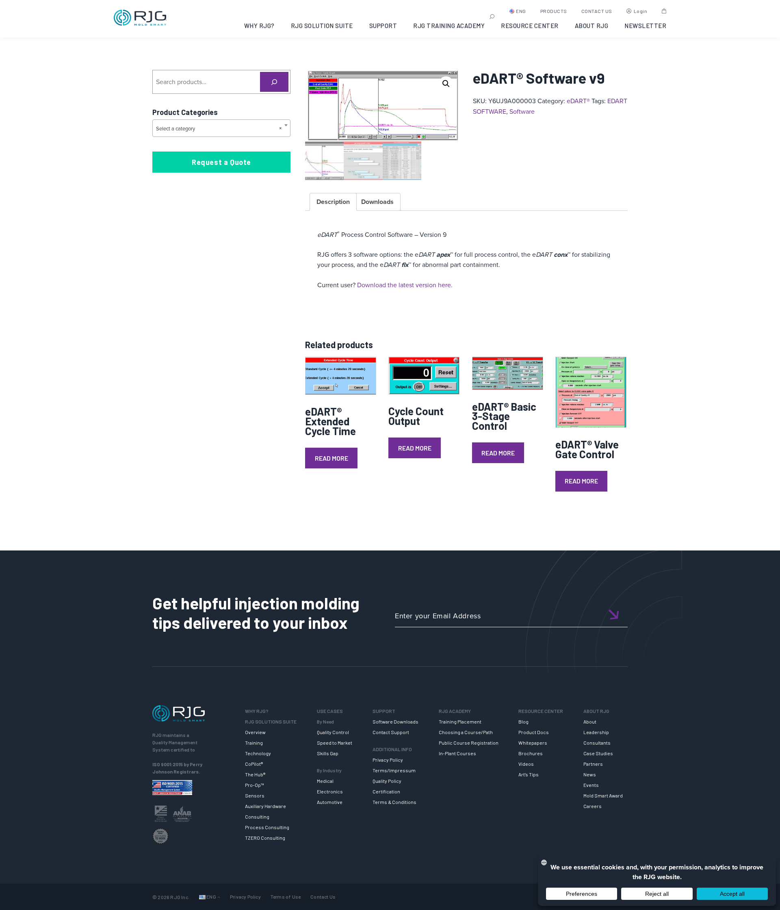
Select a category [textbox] (219, 128)
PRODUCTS (553, 11)
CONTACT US (596, 11)
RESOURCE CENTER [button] (530, 25)
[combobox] (221, 128)
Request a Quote (221, 162)
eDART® (578, 100)
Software (522, 111)
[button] (446, 83)
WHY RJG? (259, 25)
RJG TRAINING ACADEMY (449, 25)
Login (641, 11)
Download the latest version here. (405, 284)
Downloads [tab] (377, 201)
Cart (664, 11)
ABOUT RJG (592, 25)
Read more (331, 458)
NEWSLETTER (645, 25)
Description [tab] (333, 201)
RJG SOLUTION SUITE (322, 25)
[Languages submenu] (218, 896)
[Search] (274, 82)
